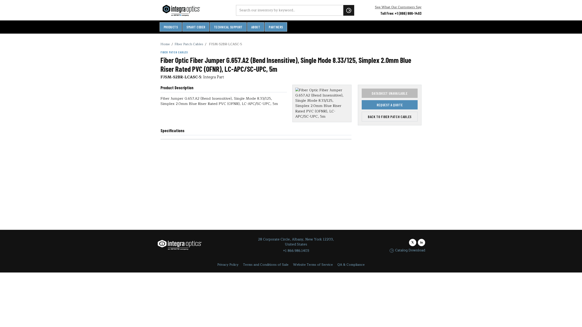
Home (165, 44)
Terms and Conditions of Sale (265, 264)
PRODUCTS (171, 27)
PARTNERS (276, 27)
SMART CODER (195, 27)
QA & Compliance (351, 264)
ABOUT (255, 27)
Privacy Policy (227, 264)
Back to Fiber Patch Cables (389, 116)
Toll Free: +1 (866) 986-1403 (400, 13)
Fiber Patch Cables (189, 44)
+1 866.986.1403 (296, 251)
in (421, 242)
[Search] (348, 10)
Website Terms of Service (313, 264)
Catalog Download (410, 250)
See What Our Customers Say (398, 7)
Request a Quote (390, 105)
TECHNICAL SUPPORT (228, 27)
